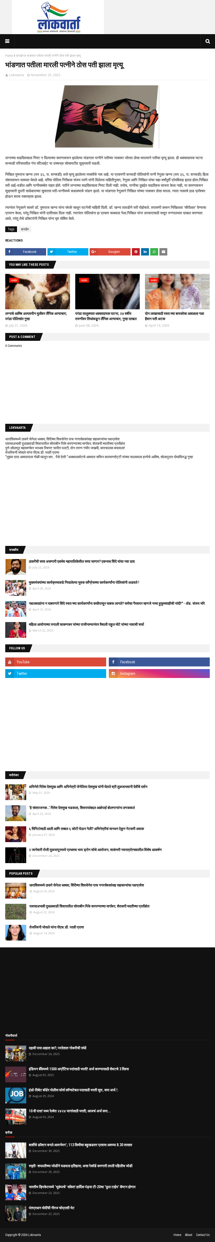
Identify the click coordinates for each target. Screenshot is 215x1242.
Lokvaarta (16, 75)
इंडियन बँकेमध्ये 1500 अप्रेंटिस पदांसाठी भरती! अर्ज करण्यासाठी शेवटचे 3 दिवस (79, 1069)
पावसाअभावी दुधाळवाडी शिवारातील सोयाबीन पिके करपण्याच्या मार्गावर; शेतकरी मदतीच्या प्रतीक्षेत (65, 443)
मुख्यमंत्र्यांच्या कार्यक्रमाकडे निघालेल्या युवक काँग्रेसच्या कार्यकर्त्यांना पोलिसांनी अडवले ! (84, 582)
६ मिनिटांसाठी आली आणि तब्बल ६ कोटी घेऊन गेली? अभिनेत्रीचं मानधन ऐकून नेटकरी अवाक (86, 829)
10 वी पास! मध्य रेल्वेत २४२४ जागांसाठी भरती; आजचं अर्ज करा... (70, 1111)
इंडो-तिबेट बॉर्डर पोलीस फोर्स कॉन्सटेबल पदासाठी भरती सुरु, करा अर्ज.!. (74, 1090)
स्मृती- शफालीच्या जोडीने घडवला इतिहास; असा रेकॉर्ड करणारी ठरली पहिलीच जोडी (80, 1166)
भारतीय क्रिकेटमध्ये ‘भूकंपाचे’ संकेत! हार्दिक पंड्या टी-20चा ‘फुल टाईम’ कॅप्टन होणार (82, 1187)
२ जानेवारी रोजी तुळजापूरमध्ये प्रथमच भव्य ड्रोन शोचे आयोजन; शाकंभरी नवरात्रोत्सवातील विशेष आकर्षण (95, 850)
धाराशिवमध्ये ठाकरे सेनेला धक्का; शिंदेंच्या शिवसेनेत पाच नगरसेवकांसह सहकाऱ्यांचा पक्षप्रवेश (62, 439)
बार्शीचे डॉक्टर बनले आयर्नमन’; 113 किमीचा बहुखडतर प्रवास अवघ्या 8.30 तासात (80, 1145)
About (188, 1235)
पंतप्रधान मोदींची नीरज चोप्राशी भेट (51, 1208)
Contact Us (203, 1235)
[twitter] (55, 673)
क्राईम (20, 56)
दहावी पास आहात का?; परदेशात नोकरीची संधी (57, 1048)
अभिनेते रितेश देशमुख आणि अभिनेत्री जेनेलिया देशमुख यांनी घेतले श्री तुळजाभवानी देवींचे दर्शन (88, 787)
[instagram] (159, 673)
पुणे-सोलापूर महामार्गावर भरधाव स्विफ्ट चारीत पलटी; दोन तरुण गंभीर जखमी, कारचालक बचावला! (65, 448)
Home (9, 56)
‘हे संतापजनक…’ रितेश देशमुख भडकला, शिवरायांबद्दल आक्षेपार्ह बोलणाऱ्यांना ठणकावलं (82, 808)
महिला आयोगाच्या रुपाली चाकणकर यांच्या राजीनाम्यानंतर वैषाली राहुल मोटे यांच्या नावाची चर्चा (86, 624)
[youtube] (55, 661)
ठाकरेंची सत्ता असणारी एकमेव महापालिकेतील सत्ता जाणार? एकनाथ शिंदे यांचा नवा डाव (82, 561)
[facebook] (159, 661)
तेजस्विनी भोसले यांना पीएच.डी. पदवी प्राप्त (32, 452)
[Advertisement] (107, 502)
